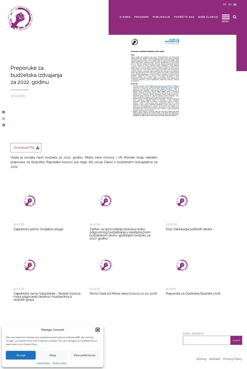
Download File (24, 147)
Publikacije (161, 17)
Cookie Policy (44, 363)
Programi (141, 17)
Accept (20, 355)
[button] (98, 330)
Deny (52, 355)
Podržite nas (184, 17)
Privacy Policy (59, 363)
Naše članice (208, 17)
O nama (125, 17)
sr (234, 4)
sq (229, 4)
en (224, 4)
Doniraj (201, 359)
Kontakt (214, 359)
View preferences (85, 355)
